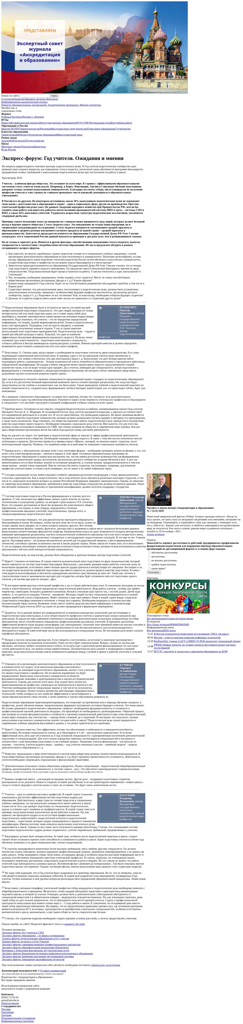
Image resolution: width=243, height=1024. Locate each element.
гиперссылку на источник (105, 965)
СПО (12, 128)
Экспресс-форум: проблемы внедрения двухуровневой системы (38, 956)
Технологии (27, 146)
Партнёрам (7, 1012)
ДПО (17, 128)
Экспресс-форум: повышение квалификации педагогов (33, 959)
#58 (179, 624)
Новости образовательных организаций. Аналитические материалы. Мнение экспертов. (51, 103)
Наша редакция (10, 1003)
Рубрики (6, 116)
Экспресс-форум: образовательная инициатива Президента (35, 947)
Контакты (52, 99)
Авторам (6, 1015)
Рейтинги (23, 134)
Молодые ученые (11, 146)
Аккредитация (9, 134)
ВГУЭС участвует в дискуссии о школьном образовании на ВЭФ (191, 651)
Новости (6, 122)
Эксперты (16, 116)
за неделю (178, 618)
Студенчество (123, 128)
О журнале (7, 99)
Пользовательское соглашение (18, 1018)
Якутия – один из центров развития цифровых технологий (187, 637)
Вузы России (8, 149)
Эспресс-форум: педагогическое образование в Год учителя (35, 938)
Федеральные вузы (100, 122)
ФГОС (79, 122)
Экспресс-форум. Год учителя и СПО (23, 932)
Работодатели (17, 140)
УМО (86, 122)
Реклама (6, 1009)
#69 (187, 624)
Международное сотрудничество (68, 128)
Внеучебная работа (121, 122)
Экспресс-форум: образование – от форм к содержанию (33, 935)
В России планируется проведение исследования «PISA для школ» (191, 633)
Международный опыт (70, 134)
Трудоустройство (34, 140)
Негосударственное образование (57, 122)
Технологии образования (43, 134)
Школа (5, 128)
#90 (171, 624)
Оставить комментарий (53, 970)
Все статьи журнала (158, 624)
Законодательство (30, 128)
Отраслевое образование (101, 128)
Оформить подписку (35, 99)
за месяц (188, 618)
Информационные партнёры (17, 1021)
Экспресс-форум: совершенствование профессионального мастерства (41, 944)
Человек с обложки (33, 116)
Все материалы (155, 618)
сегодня (168, 618)
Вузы (14, 122)
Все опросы (234, 540)
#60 (175, 624)
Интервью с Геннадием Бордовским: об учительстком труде (35, 950)
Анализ (5, 140)
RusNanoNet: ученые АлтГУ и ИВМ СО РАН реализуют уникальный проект (197, 641)
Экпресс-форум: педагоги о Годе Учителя (25, 941)
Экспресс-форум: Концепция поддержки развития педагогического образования (47, 953)
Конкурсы (40, 146)
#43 (183, 624)
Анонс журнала (155, 534)
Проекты (19, 99)
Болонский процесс (28, 122)
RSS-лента (170, 630)
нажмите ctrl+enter (74, 924)
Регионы (45, 128)
